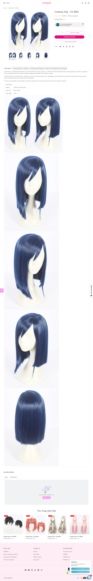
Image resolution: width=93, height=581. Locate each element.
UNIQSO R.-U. (66, 557)
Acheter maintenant (69, 37)
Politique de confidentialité (10, 557)
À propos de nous (67, 551)
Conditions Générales (8, 560)
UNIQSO (65, 554)
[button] (89, 577)
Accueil (5, 8)
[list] (29, 30)
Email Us (35, 551)
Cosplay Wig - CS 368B (76, 536)
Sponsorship (36, 554)
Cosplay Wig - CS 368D (32, 536)
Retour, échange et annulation (10, 554)
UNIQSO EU (10, 578)
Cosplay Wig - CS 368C (9, 536)
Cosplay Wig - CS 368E (54, 536)
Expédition (6, 551)
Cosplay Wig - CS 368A (13, 8)
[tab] (7, 68)
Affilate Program (37, 557)
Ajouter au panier (74, 32)
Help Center (36, 560)
